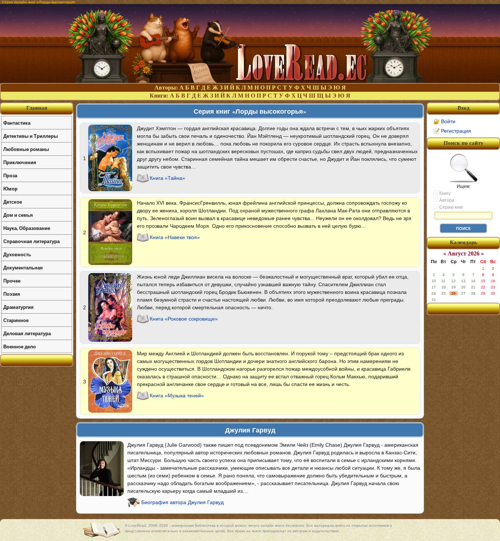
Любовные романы (26, 148)
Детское (12, 201)
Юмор (10, 188)
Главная (36, 108)
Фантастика (16, 122)
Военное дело (19, 346)
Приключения (19, 162)
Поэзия (11, 293)
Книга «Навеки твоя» (175, 237)
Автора (446, 200)
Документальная (23, 267)
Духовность (17, 254)
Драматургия (18, 306)
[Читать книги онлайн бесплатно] (250, 81)
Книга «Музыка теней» (177, 395)
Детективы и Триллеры (30, 135)
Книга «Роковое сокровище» (184, 319)
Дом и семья (18, 214)
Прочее (11, 280)
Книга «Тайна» (167, 178)
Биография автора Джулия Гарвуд (182, 502)
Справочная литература (31, 241)
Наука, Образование (26, 227)
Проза (10, 175)
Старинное (16, 320)
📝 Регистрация (452, 131)
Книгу (444, 193)
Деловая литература (27, 333)
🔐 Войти (444, 121)
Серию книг (450, 207)
